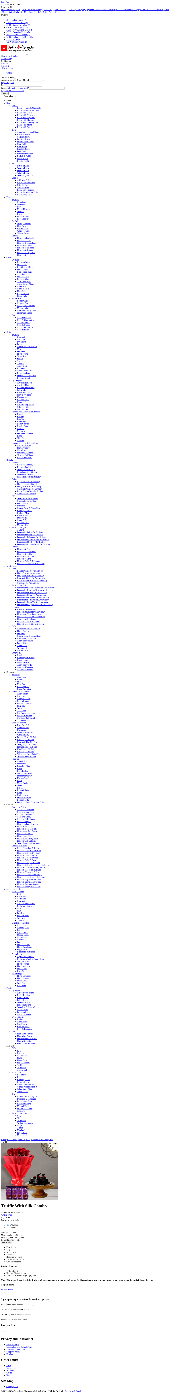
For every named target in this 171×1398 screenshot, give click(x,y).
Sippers (20, 359)
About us (10, 1370)
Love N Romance (24, 715)
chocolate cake (23, 274)
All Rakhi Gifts (23, 180)
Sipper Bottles (23, 915)
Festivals (15, 759)
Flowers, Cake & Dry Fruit (28, 853)
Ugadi (19, 792)
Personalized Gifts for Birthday (30, 532)
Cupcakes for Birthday (26, 494)
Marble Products (24, 395)
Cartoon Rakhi (23, 137)
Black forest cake (24, 272)
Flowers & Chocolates (26, 243)
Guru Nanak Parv (24, 773)
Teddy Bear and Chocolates (28, 843)
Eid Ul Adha (22, 771)
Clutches (20, 440)
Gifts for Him (22, 407)
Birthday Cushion (24, 510)
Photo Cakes (22, 269)
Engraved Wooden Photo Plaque (31, 959)
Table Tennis (22, 1091)
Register (10, 82)
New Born (21, 684)
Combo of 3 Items (19, 846)
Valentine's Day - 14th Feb (28, 754)
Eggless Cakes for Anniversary (30, 571)
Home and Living (24, 392)
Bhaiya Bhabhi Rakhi (26, 182)
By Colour (16, 221)
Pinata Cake (22, 296)
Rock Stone (22, 971)
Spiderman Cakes (24, 313)
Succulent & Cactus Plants (28, 1007)
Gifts (8, 332)
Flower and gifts (24, 821)
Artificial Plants (23, 385)
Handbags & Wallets (25, 657)
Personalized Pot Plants (27, 1038)
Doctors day (22, 730)
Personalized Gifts (19, 1113)
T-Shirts (20, 363)
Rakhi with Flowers (25, 120)
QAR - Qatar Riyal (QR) (78, 9)
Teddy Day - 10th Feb (26, 744)
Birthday (10, 460)
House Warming (24, 689)
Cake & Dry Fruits (25, 327)
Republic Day (23, 790)
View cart (5, 63)
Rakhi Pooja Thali (24, 195)
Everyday (16, 674)
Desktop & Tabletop (20, 923)
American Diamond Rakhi (28, 132)
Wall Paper (21, 985)
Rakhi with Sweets (25, 127)
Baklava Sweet (23, 378)
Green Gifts (22, 402)
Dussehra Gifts (23, 766)
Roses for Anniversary (26, 609)
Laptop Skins (22, 932)
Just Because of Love (26, 713)
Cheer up (21, 696)
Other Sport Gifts (24, 1089)
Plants (8, 988)
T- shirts (20, 1065)
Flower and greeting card (27, 824)
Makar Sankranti (24, 783)
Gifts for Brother (24, 185)
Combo (15, 105)
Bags (19, 1050)
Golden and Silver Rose (27, 346)
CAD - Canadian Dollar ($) (128, 9)
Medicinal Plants (24, 1014)
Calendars (21, 925)
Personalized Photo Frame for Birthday (33, 539)
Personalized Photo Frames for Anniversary (35, 588)
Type (14, 129)
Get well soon (23, 701)
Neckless (21, 431)
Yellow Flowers (23, 233)
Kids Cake (16, 298)
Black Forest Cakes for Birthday (30, 491)
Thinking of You (24, 720)
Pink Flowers (22, 226)
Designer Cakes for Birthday (29, 486)
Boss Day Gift (23, 725)
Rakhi (8, 103)
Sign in (4, 82)
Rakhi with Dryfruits (26, 117)
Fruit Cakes (22, 264)
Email (3, 85)
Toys (14, 1094)
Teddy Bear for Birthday (27, 498)
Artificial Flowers (24, 383)
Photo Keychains (24, 947)
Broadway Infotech (73, 1391)
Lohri (19, 780)
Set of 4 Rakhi (23, 170)
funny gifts (21, 390)
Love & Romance (24, 1029)
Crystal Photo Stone (25, 956)
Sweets (20, 361)
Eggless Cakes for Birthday (28, 481)
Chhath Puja (22, 761)
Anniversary (11, 566)
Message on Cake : (9, 1232)
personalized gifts (13, 889)
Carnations (21, 202)
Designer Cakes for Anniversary (30, 575)
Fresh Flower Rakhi (25, 142)
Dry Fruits (21, 342)
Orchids (20, 211)
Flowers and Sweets (25, 836)
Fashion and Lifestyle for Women (26, 412)
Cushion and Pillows (26, 903)
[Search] (27, 54)
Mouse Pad (22, 937)
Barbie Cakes (22, 301)
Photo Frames (23, 631)
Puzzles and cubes (24, 1108)
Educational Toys (24, 1101)
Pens (19, 942)
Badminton (21, 1075)
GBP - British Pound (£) (47, 12)
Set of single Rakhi (25, 175)
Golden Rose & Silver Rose (29, 508)
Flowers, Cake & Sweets (27, 858)
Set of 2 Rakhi (23, 166)
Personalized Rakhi (25, 154)
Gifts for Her (22, 409)
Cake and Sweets (24, 814)
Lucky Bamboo (23, 995)
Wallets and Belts (24, 457)
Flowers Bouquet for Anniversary (31, 612)
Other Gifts (16, 653)
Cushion (20, 1053)
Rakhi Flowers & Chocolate (29, 108)
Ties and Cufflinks (25, 455)
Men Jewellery (23, 448)
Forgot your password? (19, 88)
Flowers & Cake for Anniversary (31, 616)
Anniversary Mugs (25, 641)
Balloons (21, 368)
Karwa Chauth (23, 778)
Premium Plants (23, 1012)
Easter (19, 768)
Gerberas (21, 204)
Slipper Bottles (23, 1063)
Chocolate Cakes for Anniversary (31, 578)
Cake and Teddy (24, 817)
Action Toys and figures (27, 1096)
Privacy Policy (12, 1344)
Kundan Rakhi (23, 149)
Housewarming (23, 1026)
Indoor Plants (22, 1000)
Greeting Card (23, 928)
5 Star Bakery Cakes (25, 284)
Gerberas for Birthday (26, 474)
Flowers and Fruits (25, 833)
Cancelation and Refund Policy (19, 1347)
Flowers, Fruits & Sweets (27, 884)
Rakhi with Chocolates (26, 115)
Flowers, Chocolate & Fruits (29, 870)
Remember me (10, 96)
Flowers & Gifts (24, 559)
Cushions (21, 339)
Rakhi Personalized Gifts (27, 192)
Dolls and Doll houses (26, 1099)
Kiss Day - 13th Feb (25, 752)
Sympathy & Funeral (26, 718)
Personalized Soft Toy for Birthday (31, 542)
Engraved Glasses (24, 906)
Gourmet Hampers (25, 667)
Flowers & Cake (24, 240)
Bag (19, 894)
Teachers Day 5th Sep (26, 756)
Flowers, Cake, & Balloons (28, 862)
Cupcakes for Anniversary (28, 583)
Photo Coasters (23, 944)
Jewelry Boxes (23, 662)
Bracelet (20, 414)
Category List (12, 1386)
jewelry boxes (23, 424)
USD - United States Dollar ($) (19, 37)
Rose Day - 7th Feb (25, 739)
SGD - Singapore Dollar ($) (55, 9)
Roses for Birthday (25, 465)
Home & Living (24, 515)
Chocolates (21, 337)
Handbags (21, 421)
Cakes (9, 257)
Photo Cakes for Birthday (28, 484)
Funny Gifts (22, 518)
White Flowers (23, 231)
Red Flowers (22, 228)
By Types (16, 990)
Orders (9, 73)
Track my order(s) (8, 80)
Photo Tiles (22, 968)
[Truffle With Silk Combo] (29, 1199)
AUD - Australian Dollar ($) (152, 9)
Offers (9, 1373)
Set (13, 163)
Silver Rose (22, 356)
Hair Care (21, 419)
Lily (19, 207)
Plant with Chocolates (26, 1043)
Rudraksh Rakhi (24, 156)
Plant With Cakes (24, 1036)
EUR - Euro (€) (29, 12)
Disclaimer (10, 1354)
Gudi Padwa (22, 795)
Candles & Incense (25, 670)
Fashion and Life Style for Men (25, 443)
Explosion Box (23, 373)
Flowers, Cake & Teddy (27, 860)
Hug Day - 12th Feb (25, 749)
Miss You (21, 706)
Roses (19, 214)
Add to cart (6, 1243)
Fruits (19, 344)
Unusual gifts (22, 397)
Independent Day (24, 776)
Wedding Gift (23, 686)
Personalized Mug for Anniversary (31, 595)
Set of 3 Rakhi (23, 168)
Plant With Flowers (25, 1034)
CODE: (4, 1212)
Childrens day (23, 727)
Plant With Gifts (24, 1041)
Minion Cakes (23, 308)
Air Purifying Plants (25, 404)
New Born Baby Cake (26, 310)
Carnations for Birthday (27, 472)
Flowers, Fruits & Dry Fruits (29, 882)
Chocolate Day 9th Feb (27, 742)
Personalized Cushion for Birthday (31, 537)
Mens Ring (21, 450)
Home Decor (22, 660)
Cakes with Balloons (26, 819)
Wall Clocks (22, 983)
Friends (20, 682)
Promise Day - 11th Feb (27, 747)
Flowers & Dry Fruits (26, 252)
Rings (19, 436)
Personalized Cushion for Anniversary (33, 597)
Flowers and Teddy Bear (27, 838)
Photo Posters (23, 978)
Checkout (5, 66)
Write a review (7, 1215)
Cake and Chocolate (25, 809)
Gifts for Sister (23, 187)
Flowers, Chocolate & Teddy (29, 874)
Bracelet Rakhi (23, 134)
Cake (14, 568)
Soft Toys (21, 918)
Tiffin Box (21, 1067)
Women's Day (23, 735)
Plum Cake (21, 291)
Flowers (9, 197)
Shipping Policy (13, 1352)
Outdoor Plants (23, 1002)
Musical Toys (22, 1106)
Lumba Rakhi (23, 161)
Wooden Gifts (23, 399)
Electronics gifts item (26, 952)
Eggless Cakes (23, 293)
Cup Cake (21, 286)
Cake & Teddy (23, 322)
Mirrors (20, 908)
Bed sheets (21, 896)
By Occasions (18, 1017)
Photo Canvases (24, 976)
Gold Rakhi (22, 144)
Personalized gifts (19, 527)
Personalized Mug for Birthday (30, 535)
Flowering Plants (24, 1005)
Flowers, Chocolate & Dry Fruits (31, 867)
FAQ (8, 1365)
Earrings (20, 416)
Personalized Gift (19, 585)
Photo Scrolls (22, 981)
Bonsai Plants (23, 997)
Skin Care (21, 438)
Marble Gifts (22, 525)
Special (15, 178)
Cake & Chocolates (25, 320)
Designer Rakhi (23, 139)
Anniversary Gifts (24, 665)
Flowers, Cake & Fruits (27, 855)
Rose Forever (22, 219)
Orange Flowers (24, 223)
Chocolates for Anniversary (28, 629)
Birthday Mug (23, 513)
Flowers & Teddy (24, 245)
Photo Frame (22, 354)
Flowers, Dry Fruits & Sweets (29, 879)
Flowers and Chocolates (27, 829)
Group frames (23, 961)
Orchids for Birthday (26, 469)
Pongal (20, 788)
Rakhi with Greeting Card (28, 122)
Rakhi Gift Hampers (25, 190)
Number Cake (23, 289)
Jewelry (20, 655)
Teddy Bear (22, 366)
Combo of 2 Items (19, 807)
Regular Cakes (23, 262)
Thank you (21, 711)
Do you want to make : (10, 1220)
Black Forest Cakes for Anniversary (32, 580)
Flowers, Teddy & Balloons (28, 887)
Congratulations (23, 698)
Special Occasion (19, 723)
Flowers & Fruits (24, 255)
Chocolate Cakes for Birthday (29, 489)
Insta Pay (5, 2)
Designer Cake (23, 279)
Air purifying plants (25, 993)
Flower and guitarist (25, 238)
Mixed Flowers (23, 209)
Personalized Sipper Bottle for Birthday (33, 544)
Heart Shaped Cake (25, 267)
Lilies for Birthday (25, 467)
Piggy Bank (22, 949)
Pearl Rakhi (22, 151)
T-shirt (20, 1128)
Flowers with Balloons (26, 619)
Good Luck (22, 1024)
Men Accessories (24, 445)
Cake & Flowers (24, 318)
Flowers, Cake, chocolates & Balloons (33, 865)
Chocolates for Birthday (27, 501)
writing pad (22, 1070)
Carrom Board (23, 1082)
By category (17, 380)
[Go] (43, 80)
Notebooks (21, 940)
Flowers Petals (23, 216)
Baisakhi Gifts (23, 800)
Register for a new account (12, 90)
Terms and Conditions (15, 1349)
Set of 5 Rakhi (23, 173)
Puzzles (20, 913)
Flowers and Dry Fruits (27, 831)
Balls (19, 1077)
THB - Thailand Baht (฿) (32, 9)
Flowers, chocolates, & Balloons (30, 877)
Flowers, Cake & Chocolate (29, 850)
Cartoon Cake (23, 303)
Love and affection (25, 703)
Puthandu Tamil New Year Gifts (30, 802)
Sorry (19, 708)
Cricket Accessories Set (27, 1087)
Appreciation (22, 694)
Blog (8, 1375)
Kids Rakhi (22, 146)
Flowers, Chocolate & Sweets (29, 872)
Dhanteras (21, 764)
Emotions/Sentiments (21, 691)
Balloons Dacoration (25, 387)
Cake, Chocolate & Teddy (28, 848)
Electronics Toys (24, 1104)
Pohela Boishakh (24, 797)
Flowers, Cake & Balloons (28, 561)
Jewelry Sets (22, 426)
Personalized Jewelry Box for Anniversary (35, 590)
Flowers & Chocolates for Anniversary (33, 614)
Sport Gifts (16, 1072)
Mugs (19, 349)
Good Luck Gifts (24, 371)
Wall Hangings (18, 973)
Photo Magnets (23, 966)
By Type (15, 199)
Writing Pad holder (25, 1123)
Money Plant (22, 1009)
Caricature (21, 899)
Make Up (21, 428)
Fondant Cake (23, 277)
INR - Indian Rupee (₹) (11, 9)
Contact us (10, 1368)
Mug (19, 911)
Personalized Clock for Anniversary (32, 592)
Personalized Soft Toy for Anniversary (33, 602)
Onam (19, 785)
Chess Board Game (25, 1084)
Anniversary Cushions (26, 638)
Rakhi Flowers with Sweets (28, 110)
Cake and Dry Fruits (25, 812)
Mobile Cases (23, 935)
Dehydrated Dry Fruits (26, 375)
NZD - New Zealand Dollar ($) (102, 9)
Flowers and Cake (24, 826)
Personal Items (18, 891)
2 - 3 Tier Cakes (24, 281)
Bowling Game (23, 1079)
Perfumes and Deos (25, 433)
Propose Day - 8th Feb (26, 737)
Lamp (19, 930)
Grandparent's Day (25, 732)
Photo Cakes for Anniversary (29, 573)
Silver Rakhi (22, 158)
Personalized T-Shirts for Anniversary (33, 600)
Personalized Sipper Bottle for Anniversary (35, 604)
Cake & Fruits (23, 330)
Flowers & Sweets (25, 250)
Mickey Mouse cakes (26, 305)
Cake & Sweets (23, 325)
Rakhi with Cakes (24, 113)
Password (5, 88)
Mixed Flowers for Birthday (29, 477)
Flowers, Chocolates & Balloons (30, 563)
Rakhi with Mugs (24, 125)
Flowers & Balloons (25, 248)
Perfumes (21, 351)
